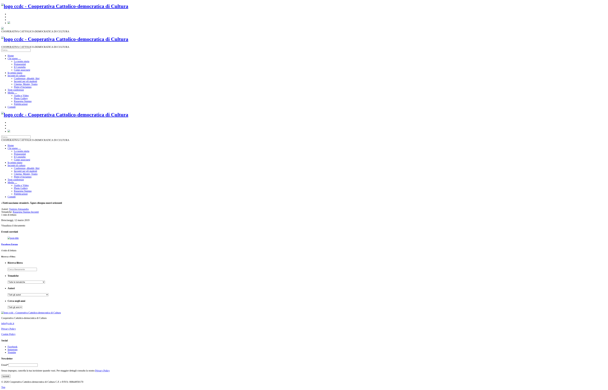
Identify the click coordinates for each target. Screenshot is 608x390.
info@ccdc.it (7, 323)
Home (11, 55)
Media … (12, 92)
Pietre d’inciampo (23, 87)
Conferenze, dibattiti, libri (26, 78)
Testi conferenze (16, 90)
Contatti (12, 107)
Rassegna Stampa (23, 101)
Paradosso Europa (9, 244)
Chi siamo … (14, 58)
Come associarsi (22, 70)
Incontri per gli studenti (25, 81)
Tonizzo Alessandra (19, 209)
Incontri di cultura (16, 75)
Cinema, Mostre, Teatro (26, 84)
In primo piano (15, 72)
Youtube (12, 352)
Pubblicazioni (21, 104)
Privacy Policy (8, 328)
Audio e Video (21, 95)
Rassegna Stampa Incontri (26, 212)
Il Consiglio (20, 67)
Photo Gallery (21, 98)
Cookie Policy (8, 334)
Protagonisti (20, 64)
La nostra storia (21, 61)
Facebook (12, 346)
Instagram (12, 349)
